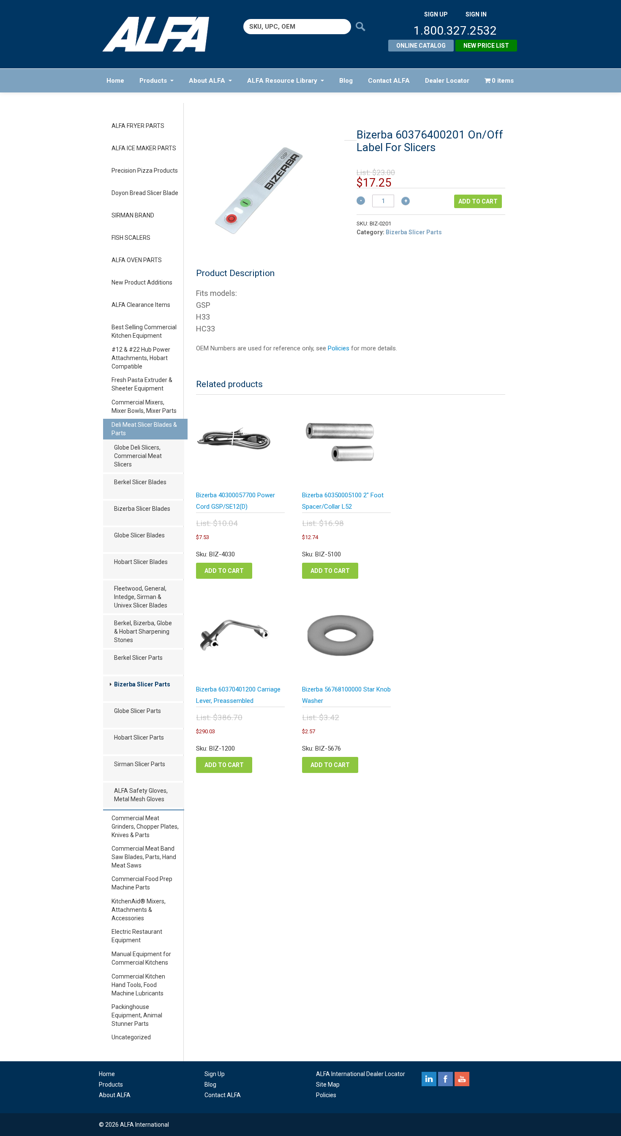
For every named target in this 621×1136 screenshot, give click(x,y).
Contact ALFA (389, 80)
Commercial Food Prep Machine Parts (142, 883)
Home (115, 80)
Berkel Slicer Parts (138, 657)
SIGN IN (476, 14)
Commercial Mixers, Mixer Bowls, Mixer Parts (144, 406)
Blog (346, 80)
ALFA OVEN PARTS (137, 260)
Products (153, 80)
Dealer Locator (447, 80)
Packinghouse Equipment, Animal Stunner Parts (137, 1015)
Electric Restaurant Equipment (137, 936)
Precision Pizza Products (145, 170)
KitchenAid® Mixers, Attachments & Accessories (139, 910)
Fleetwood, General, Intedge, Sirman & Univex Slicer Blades (140, 597)
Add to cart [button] (224, 570)
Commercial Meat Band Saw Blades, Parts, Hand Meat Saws (144, 857)
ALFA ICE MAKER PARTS (144, 148)
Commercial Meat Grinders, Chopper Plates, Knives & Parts (145, 826)
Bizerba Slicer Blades (142, 508)
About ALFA (207, 80)
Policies (338, 348)
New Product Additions (142, 282)
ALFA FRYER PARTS (138, 125)
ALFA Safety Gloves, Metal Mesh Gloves (141, 795)
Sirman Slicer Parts (139, 764)
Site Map (328, 1084)
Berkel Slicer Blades (140, 482)
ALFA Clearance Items (141, 304)
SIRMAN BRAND (133, 215)
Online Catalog (421, 45)
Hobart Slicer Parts (139, 737)
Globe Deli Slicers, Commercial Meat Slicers (138, 456)
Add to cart (478, 201)
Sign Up (214, 1074)
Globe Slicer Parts (137, 711)
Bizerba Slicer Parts (142, 684)
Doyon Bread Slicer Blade (145, 193)
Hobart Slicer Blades (141, 562)
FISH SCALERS (131, 237)
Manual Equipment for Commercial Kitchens (141, 958)
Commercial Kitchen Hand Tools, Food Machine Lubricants (138, 985)
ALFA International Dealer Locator (360, 1074)
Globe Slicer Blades (139, 535)
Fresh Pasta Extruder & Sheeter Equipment (142, 384)
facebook (445, 1079)
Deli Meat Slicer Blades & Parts (144, 429)
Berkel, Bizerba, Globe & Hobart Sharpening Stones (143, 631)
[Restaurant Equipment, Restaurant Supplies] (161, 34)
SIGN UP (436, 14)
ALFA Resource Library (282, 80)
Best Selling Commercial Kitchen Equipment (144, 331)
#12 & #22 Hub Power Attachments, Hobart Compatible (141, 358)
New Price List (486, 45)
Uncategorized (131, 1037)
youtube (462, 1079)
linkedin (429, 1079)
